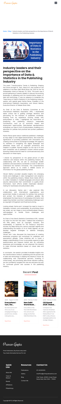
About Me (9, 372)
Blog (9, 31)
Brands (8, 381)
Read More (8, 321)
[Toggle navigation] (56, 3)
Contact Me (24, 380)
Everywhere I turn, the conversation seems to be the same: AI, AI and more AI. (11, 304)
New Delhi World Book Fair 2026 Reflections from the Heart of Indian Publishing (30, 304)
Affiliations (9, 385)
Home (5, 31)
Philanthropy (9, 388)
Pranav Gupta (10, 3)
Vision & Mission (8, 377)
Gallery (23, 373)
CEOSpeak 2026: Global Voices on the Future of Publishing (49, 304)
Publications (24, 370)
